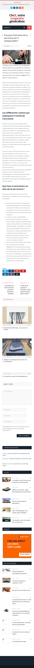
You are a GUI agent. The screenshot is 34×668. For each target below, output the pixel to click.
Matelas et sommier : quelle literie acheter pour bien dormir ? (21, 492)
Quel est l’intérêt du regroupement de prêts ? (19, 572)
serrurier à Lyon (16, 163)
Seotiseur (6, 46)
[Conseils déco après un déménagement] (17, 372)
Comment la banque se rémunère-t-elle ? (19, 582)
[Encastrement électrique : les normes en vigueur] (17, 316)
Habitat (29, 46)
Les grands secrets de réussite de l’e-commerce (21, 521)
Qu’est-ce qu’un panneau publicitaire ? (19, 502)
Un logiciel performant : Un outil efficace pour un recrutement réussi (21, 601)
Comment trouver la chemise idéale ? (21, 633)
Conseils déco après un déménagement (15, 376)
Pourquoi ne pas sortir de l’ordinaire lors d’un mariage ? (17, 4)
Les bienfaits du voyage (19, 641)
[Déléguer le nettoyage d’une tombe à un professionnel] (17, 348)
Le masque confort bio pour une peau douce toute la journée (21, 481)
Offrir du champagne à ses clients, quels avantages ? (20, 511)
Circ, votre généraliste (17, 18)
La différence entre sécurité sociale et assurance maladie (9, 289)
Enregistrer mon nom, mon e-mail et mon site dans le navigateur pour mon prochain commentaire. (15, 428)
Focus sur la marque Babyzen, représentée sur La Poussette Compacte (21, 613)
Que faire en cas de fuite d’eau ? (21, 590)
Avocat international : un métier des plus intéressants (21, 623)
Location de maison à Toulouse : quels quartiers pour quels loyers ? (25, 289)
